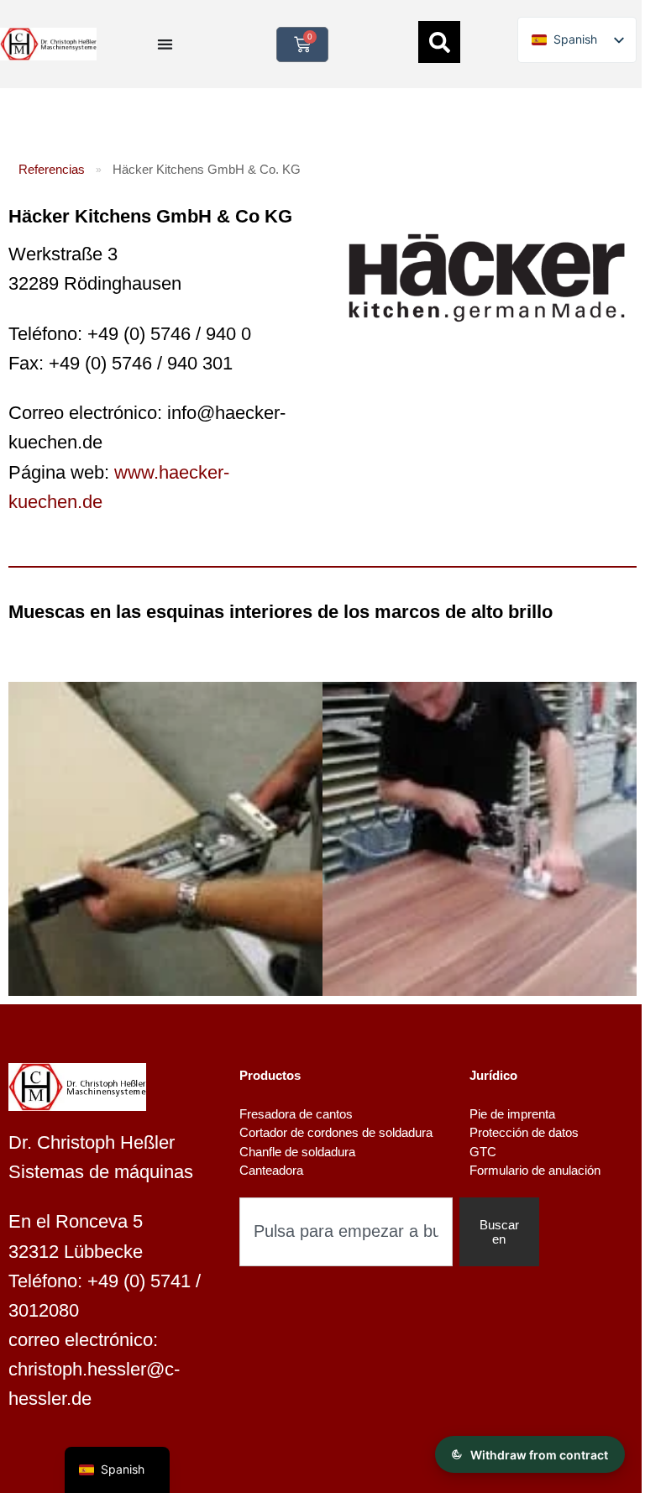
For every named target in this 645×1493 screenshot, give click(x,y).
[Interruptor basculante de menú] (165, 44)
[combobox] (346, 1232)
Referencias (51, 169)
